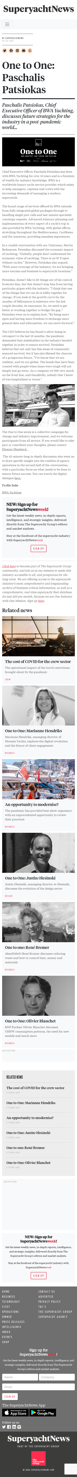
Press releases (13, 1321)
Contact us (46, 1291)
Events (7, 1337)
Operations (10, 1311)
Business (8, 1296)
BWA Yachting (11, 492)
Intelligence (11, 1326)
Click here (9, 566)
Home (6, 1291)
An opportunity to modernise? (32, 804)
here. (18, 478)
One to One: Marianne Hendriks (33, 730)
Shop (5, 1342)
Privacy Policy (49, 1301)
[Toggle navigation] (7, 24)
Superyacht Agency (53, 1316)
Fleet (6, 1306)
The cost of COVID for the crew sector (38, 661)
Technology (11, 1301)
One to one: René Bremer (27, 947)
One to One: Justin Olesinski (30, 877)
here (41, 600)
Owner (7, 1316)
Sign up (38, 548)
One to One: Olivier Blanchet (30, 1020)
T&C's (42, 1306)
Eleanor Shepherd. (15, 449)
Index (6, 1332)
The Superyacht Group (55, 1311)
